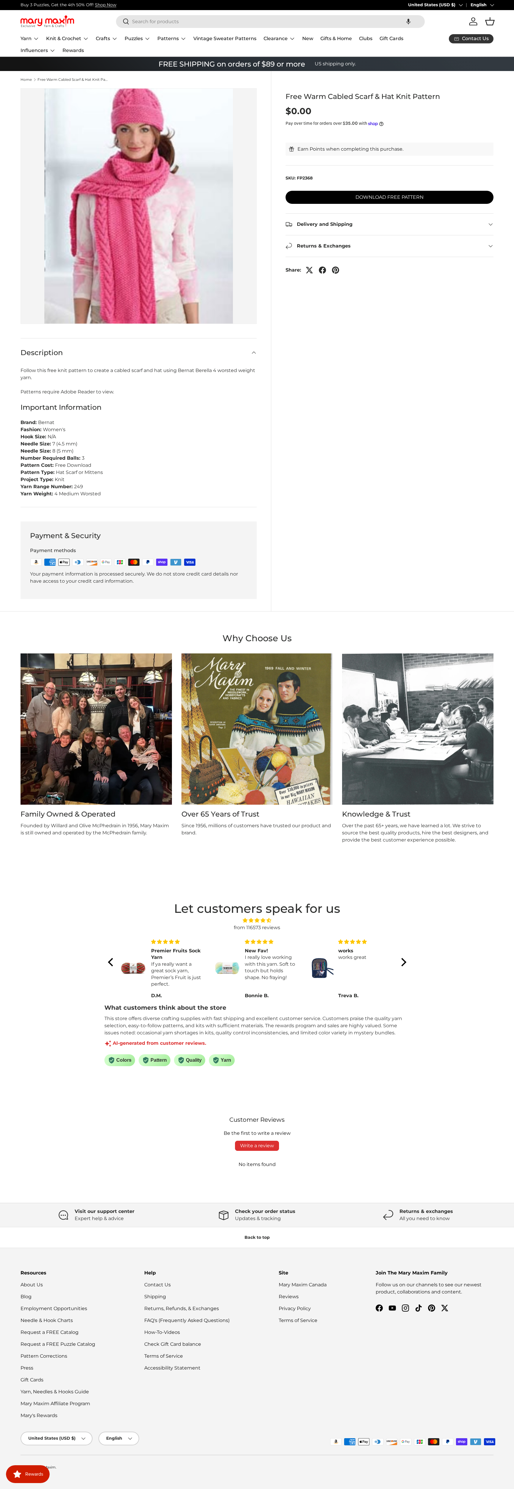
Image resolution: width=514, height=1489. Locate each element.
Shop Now (105, 4)
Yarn (26, 38)
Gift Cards (391, 38)
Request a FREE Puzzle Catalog (58, 1344)
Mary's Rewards (39, 1415)
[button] (408, 21)
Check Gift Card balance (172, 1344)
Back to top (257, 1237)
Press (27, 1368)
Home (26, 79)
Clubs (365, 38)
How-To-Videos (162, 1332)
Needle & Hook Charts (47, 1320)
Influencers (34, 50)
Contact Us (157, 1285)
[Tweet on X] (309, 270)
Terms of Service (163, 1356)
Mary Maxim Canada (303, 1285)
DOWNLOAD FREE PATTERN (389, 197)
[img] (257, 920)
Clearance (276, 38)
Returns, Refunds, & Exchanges (181, 1308)
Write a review (257, 1145)
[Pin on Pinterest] (335, 270)
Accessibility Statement (172, 1368)
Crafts (103, 38)
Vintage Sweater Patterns (224, 38)
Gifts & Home (336, 38)
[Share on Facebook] (322, 270)
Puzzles (134, 38)
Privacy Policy (295, 1308)
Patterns (168, 38)
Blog (26, 1296)
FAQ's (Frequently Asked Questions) (187, 1320)
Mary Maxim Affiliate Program (55, 1403)
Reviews (289, 1296)
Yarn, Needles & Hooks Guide (55, 1392)
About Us (32, 1285)
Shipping (155, 1296)
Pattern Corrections (44, 1356)
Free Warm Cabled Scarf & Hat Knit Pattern (73, 79)
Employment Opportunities (54, 1308)
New (307, 38)
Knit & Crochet (63, 38)
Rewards (73, 50)
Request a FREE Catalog (50, 1332)
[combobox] (270, 21)
